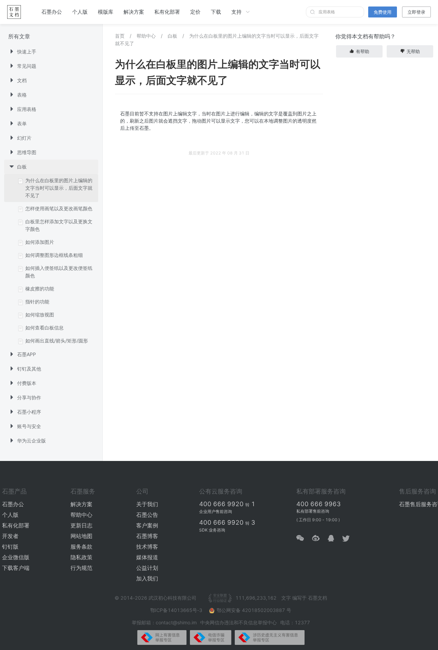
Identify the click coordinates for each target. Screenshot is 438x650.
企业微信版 (15, 557)
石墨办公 (51, 12)
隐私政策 (81, 557)
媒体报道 (147, 557)
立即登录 (416, 12)
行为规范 (81, 567)
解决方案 (134, 12)
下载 (216, 12)
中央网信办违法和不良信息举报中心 (238, 622)
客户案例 (147, 525)
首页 (120, 36)
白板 (172, 36)
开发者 (10, 536)
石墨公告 (147, 514)
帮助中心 (146, 36)
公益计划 (147, 567)
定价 (195, 12)
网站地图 (81, 536)
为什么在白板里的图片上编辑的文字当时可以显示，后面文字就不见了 (217, 39)
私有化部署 (167, 12)
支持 (236, 12)
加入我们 (147, 578)
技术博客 (147, 546)
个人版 (80, 12)
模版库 (105, 12)
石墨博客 (147, 536)
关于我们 (147, 504)
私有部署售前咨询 (312, 511)
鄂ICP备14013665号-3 (177, 610)
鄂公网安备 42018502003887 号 (254, 610)
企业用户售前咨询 (215, 511)
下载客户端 (15, 567)
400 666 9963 (318, 504)
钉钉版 (10, 546)
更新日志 (81, 525)
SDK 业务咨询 (212, 530)
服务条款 (81, 546)
